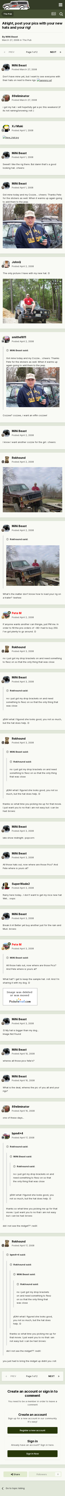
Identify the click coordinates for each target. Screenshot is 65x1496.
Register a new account (32, 1430)
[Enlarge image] (44, 80)
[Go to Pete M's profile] (6, 615)
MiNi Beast (12, 36)
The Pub (27, 40)
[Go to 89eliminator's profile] (6, 98)
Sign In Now (32, 1453)
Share (16, 1474)
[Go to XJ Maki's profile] (6, 128)
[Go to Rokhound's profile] (6, 459)
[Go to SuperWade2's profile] (6, 885)
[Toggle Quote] (7, 350)
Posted (24, 69)
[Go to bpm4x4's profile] (6, 1135)
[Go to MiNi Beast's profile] (6, 67)
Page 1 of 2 (32, 52)
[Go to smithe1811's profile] (6, 339)
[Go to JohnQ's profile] (6, 264)
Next (53, 52)
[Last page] (60, 52)
